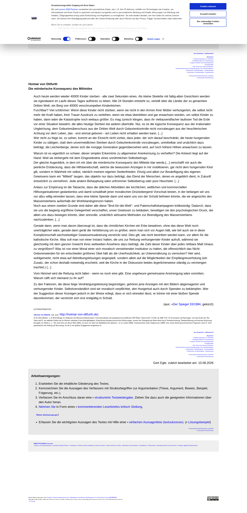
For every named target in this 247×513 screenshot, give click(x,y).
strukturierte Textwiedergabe (114, 397)
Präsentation (152, 445)
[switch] (92, 39)
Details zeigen (153, 39)
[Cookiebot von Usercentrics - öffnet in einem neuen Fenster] (34, 39)
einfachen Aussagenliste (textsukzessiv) (156, 422)
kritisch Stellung (131, 406)
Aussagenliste (209, 64)
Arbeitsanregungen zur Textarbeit (203, 59)
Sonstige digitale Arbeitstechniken (188, 445)
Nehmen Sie (47, 406)
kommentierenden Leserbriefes (99, 406)
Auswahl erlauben (208, 14)
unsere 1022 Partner (68, 9)
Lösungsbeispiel (199, 422)
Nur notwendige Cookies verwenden (208, 22)
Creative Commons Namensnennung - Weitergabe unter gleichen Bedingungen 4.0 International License (81, 497)
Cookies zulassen (208, 6)
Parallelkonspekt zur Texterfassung (203, 60)
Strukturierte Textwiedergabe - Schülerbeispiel (199, 70)
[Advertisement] (16, 55)
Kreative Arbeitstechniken (60, 445)
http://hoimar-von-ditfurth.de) (79, 314)
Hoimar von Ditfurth (42, 315)
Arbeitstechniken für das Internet (166, 445)
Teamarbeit (73, 445)
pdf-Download (209, 53)
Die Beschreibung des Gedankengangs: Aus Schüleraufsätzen (194, 68)
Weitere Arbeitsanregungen (47, 415)
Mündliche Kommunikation (130, 445)
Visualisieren (143, 445)
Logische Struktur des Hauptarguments (201, 62)
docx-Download (198, 53)
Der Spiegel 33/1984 (187, 304)
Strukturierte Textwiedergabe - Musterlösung (200, 72)
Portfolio (79, 445)
